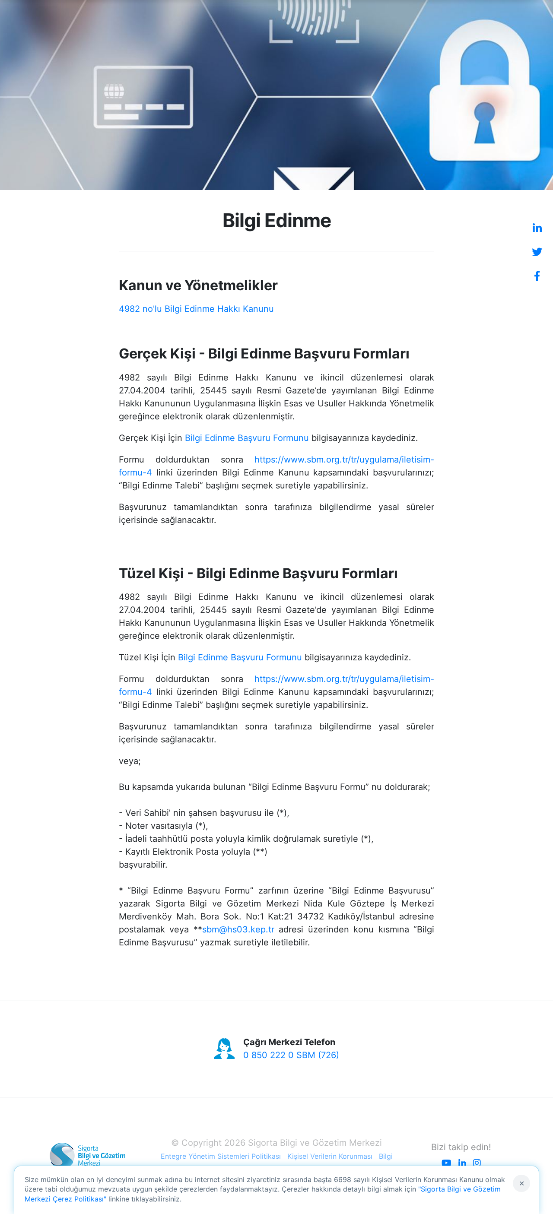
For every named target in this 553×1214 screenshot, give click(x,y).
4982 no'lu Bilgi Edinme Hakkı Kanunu (196, 309)
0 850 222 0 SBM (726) (291, 1055)
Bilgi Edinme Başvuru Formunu (247, 438)
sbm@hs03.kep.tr (238, 929)
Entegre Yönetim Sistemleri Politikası (221, 1156)
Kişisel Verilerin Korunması (329, 1156)
